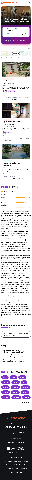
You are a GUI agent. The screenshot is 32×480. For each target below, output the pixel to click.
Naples (25, 392)
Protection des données (16, 457)
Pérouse (15, 387)
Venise (22, 377)
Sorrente (16, 397)
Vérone (15, 382)
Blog (7, 438)
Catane (26, 397)
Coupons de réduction (12, 465)
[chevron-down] (16, 193)
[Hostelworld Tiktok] (25, 427)
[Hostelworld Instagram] (14, 427)
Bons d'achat (22, 465)
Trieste (5, 387)
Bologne (5, 397)
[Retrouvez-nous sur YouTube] (18, 427)
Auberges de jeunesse (15, 438)
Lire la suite (25, 59)
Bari (24, 382)
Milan (13, 377)
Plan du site (24, 468)
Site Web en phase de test (12, 468)
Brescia (5, 392)
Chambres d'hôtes (7, 161)
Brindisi (15, 392)
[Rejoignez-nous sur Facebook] (6, 427)
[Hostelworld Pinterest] (21, 427)
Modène (25, 387)
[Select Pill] (25, 2)
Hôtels (24, 438)
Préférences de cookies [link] (16, 472)
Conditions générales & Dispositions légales (16, 461)
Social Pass (21, 442)
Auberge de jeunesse (8, 78)
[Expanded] (3, 49)
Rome (5, 377)
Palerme (5, 382)
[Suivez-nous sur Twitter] (10, 427)
